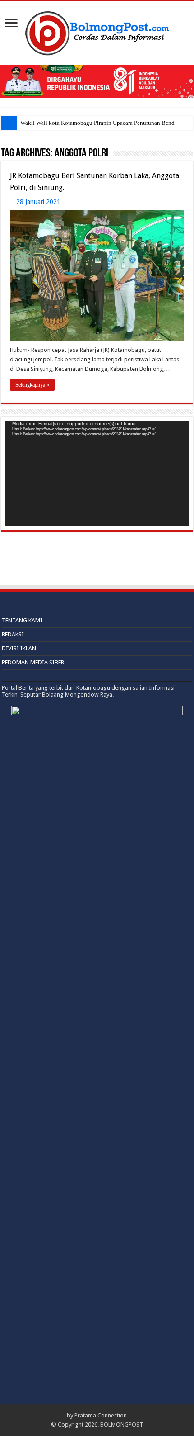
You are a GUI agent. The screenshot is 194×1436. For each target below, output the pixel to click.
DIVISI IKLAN (19, 648)
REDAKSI (13, 634)
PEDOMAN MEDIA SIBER (33, 662)
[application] (97, 473)
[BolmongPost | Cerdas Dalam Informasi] (97, 32)
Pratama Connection (100, 1415)
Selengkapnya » (32, 385)
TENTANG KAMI (22, 620)
